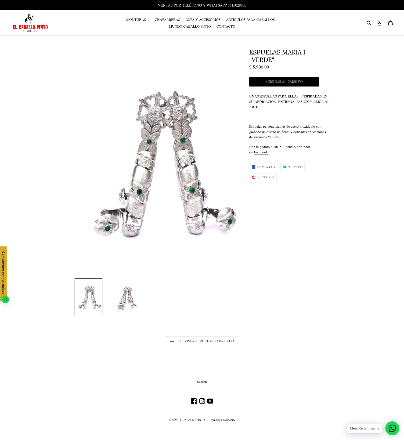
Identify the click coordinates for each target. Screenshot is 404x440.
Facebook (261, 152)
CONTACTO (225, 26)
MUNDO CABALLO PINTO (190, 26)
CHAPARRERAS (167, 19)
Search (202, 381)
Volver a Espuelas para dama (205, 341)
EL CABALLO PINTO (192, 420)
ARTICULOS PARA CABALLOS (253, 19)
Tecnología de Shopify (222, 420)
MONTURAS (139, 19)
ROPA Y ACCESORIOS (203, 19)
